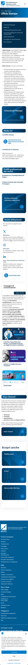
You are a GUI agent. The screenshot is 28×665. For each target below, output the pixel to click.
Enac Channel (7, 42)
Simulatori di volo (5, 605)
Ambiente (3, 551)
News (2, 594)
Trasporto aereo (5, 544)
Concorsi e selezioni (6, 581)
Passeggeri (4, 546)
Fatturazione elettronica (7, 584)
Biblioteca (3, 607)
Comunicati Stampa (9, 25)
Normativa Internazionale (7, 559)
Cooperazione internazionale (8, 577)
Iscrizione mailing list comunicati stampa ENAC (13, 33)
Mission (3, 572)
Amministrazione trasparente (8, 613)
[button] (26, 633)
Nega (14, 656)
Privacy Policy (17, 663)
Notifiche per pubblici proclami (8, 618)
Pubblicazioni (4, 599)
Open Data (3, 615)
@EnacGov (6, 235)
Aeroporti (3, 541)
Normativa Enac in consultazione (9, 562)
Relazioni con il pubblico (7, 579)
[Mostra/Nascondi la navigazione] (25, 4)
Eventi (2, 603)
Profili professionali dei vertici (12, 30)
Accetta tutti (14, 652)
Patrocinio (3, 567)
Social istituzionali (9, 37)
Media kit (6, 27)
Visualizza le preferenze (14, 660)
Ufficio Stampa (4, 589)
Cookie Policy (10, 663)
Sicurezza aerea (5, 539)
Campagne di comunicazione (12, 39)
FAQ (2, 620)
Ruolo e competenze (6, 570)
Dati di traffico (4, 600)
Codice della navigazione (7, 557)
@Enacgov (6, 248)
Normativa (3, 553)
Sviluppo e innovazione (7, 574)
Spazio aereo (4, 548)
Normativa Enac (5, 555)
